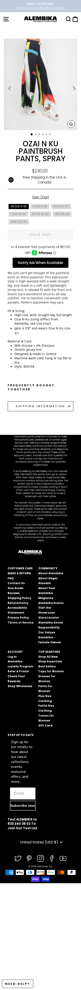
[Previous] (9, 88)
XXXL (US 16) (19, 221)
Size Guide (15, 588)
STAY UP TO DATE (21, 735)
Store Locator (48, 617)
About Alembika (50, 573)
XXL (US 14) (62, 214)
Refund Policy (18, 603)
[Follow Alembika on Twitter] (18, 858)
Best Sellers (47, 666)
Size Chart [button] (40, 197)
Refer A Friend (18, 671)
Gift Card (45, 725)
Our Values (46, 632)
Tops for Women (51, 671)
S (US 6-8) (40, 206)
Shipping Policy (19, 598)
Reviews (14, 593)
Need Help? (17, 984)
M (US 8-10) (61, 206)
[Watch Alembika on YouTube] (63, 858)
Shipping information (40, 406)
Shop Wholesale (20, 686)
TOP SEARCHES (49, 652)
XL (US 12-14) (40, 214)
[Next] (73, 88)
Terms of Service (21, 622)
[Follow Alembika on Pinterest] (29, 858)
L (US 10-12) (18, 214)
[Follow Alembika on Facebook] (51, 858)
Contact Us (16, 583)
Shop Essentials (50, 661)
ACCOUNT (15, 652)
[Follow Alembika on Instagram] (40, 858)
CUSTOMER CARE (20, 568)
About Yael (46, 588)
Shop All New (48, 657)
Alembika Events (51, 603)
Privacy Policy (18, 617)
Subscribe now (22, 805)
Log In (12, 657)
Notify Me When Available (40, 262)
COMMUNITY (47, 568)
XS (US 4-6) (19, 206)
